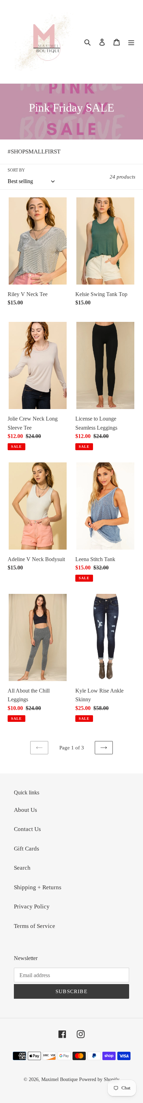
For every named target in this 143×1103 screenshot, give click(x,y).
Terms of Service (34, 926)
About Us (25, 810)
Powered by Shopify (99, 1079)
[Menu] (131, 42)
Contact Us (27, 829)
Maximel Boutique (59, 1079)
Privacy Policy (32, 906)
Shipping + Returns (37, 887)
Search (22, 867)
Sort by (16, 170)
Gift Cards (26, 848)
